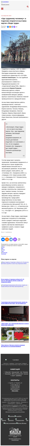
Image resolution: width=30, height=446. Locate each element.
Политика (25, 372)
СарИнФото (19, 375)
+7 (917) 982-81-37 (15, 385)
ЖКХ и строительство (17, 373)
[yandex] (10, 423)
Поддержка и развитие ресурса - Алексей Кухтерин (15, 439)
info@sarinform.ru (15, 389)
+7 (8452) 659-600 (15, 387)
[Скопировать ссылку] (16, 27)
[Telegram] (12, 27)
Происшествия (15, 372)
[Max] (27, 419)
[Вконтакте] (11, 419)
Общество (7, 372)
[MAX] (14, 27)
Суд (21, 372)
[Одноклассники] (10, 27)
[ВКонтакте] (8, 27)
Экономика (8, 373)
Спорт (13, 375)
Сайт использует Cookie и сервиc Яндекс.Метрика (15, 411)
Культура (26, 373)
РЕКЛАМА (15, 390)
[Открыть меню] (2, 9)
